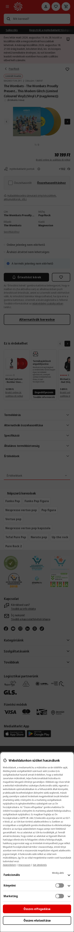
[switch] (59, 885)
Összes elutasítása (37, 920)
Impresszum (24, 864)
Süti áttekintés (40, 864)
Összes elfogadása (37, 909)
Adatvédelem (9, 864)
